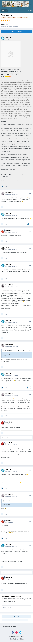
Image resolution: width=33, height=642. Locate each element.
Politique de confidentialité (16, 636)
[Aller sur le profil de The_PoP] (2, 38)
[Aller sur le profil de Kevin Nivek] (2, 193)
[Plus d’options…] (30, 38)
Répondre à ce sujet (16, 31)
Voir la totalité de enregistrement (9, 180)
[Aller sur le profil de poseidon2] (2, 231)
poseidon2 (8, 230)
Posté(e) (11, 39)
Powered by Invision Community (16, 639)
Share (17, 616)
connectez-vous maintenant (21, 599)
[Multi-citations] (2, 186)
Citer (6, 186)
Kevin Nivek (9, 192)
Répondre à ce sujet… (10, 607)
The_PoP (5, 24)
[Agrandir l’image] (11, 54)
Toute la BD (15, 26)
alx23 (7, 247)
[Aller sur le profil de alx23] (2, 248)
